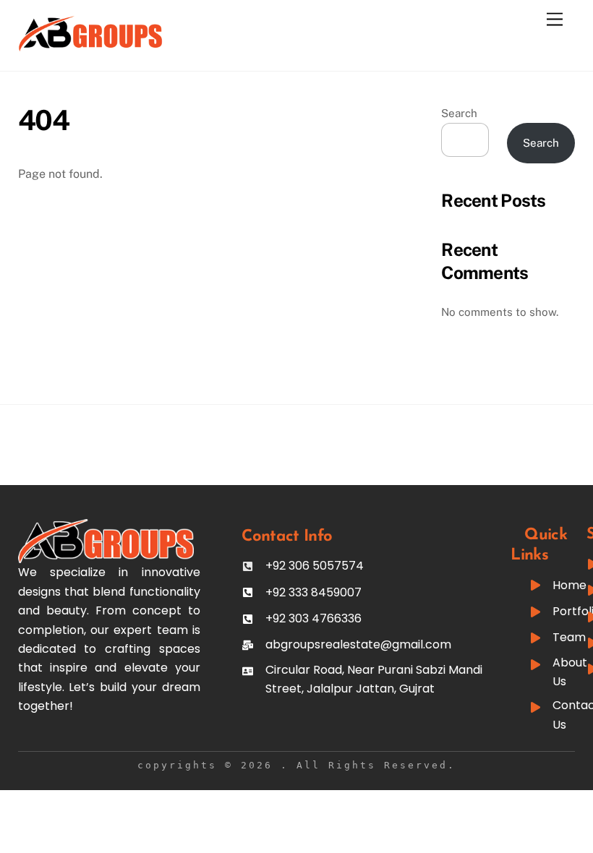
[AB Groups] (90, 45)
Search (459, 113)
